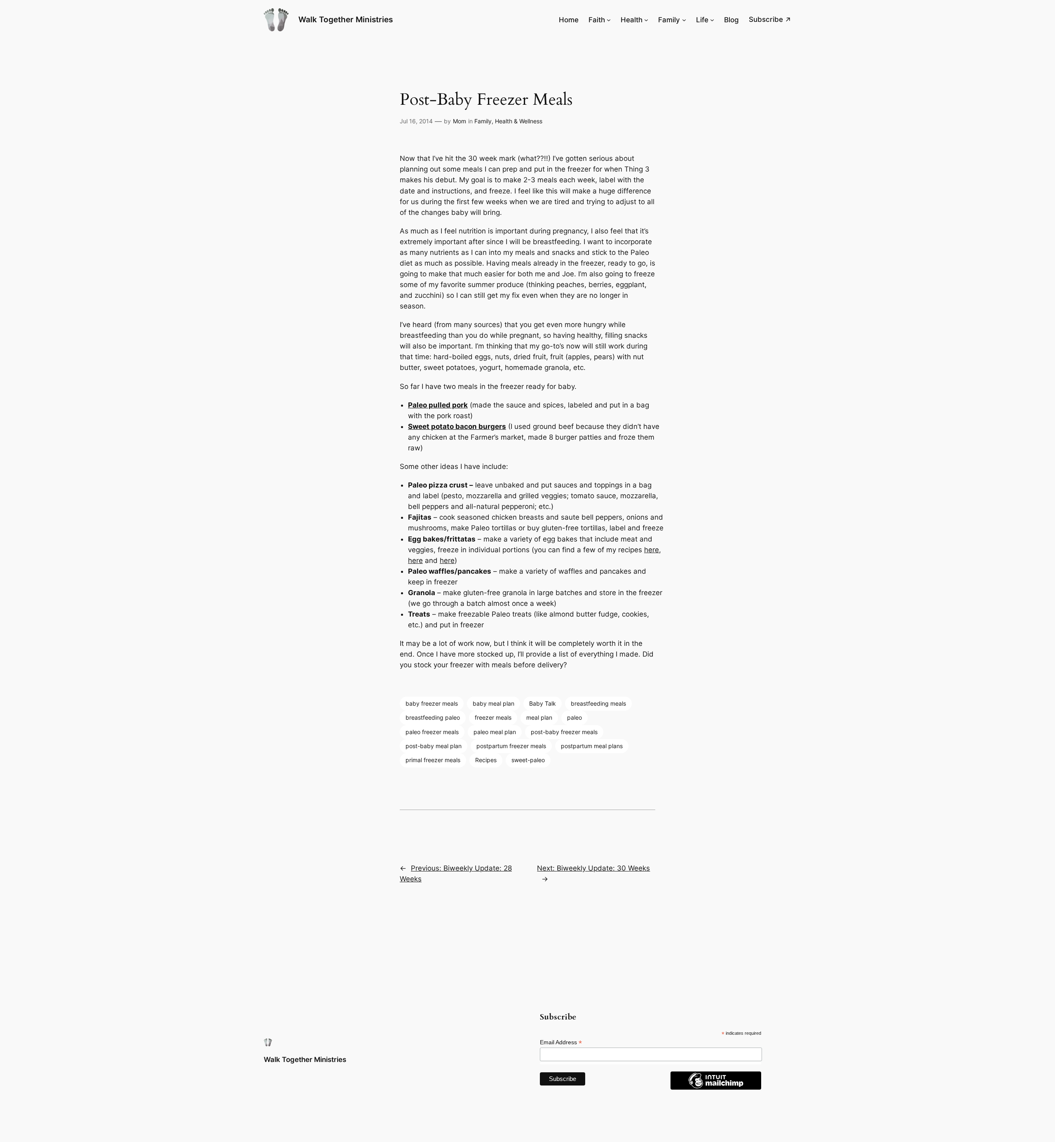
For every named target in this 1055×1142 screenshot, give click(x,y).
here (651, 550)
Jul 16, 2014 (416, 121)
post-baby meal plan (434, 745)
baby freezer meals (432, 703)
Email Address (561, 1042)
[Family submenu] (684, 20)
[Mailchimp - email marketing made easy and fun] (716, 1087)
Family (483, 121)
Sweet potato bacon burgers (457, 426)
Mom (459, 121)
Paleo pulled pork (438, 405)
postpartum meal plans (592, 745)
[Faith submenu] (609, 20)
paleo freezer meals (432, 731)
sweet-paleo (528, 759)
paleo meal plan (495, 731)
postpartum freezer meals (511, 745)
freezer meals (493, 717)
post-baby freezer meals (564, 731)
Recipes (486, 759)
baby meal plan (493, 703)
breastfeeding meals (598, 703)
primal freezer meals (433, 759)
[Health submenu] (646, 20)
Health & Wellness (518, 121)
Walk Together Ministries (345, 19)
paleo (574, 717)
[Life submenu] (712, 20)
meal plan (539, 717)
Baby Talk (542, 703)
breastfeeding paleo (433, 717)
